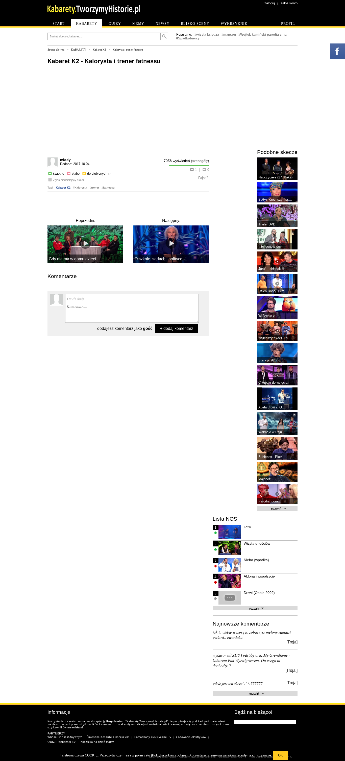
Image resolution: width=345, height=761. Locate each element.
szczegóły (200, 161)
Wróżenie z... (268, 316)
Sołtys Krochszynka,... (275, 199)
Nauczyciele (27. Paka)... (276, 177)
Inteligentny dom (270, 246)
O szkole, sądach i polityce (158, 259)
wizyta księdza (207, 34)
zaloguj (269, 3)
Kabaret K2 (99, 49)
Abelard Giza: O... (271, 407)
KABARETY (78, 49)
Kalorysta (81, 187)
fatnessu (109, 187)
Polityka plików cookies (169, 755)
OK (280, 755)
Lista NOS (225, 519)
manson (229, 34)
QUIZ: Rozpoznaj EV (61, 741)
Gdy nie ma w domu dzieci (72, 259)
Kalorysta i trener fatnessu (128, 49)
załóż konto (289, 3)
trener (95, 187)
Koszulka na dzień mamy (97, 741)
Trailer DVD (266, 224)
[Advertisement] (128, 202)
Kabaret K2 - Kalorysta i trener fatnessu (104, 61)
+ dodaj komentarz (176, 328)
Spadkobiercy (189, 38)
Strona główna (55, 49)
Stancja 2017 (268, 360)
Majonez (264, 479)
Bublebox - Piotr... (271, 457)
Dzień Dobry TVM (271, 291)
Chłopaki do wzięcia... (274, 382)
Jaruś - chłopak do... (273, 269)
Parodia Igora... (269, 501)
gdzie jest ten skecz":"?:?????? (238, 683)
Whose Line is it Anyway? (64, 737)
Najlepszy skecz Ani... (274, 338)
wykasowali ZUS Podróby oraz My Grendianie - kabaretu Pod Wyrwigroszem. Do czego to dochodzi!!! (251, 660)
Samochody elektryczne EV (152, 737)
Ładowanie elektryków (191, 737)
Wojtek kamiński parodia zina (263, 34)
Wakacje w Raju (270, 432)
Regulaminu (115, 721)
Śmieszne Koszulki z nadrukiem (108, 737)
